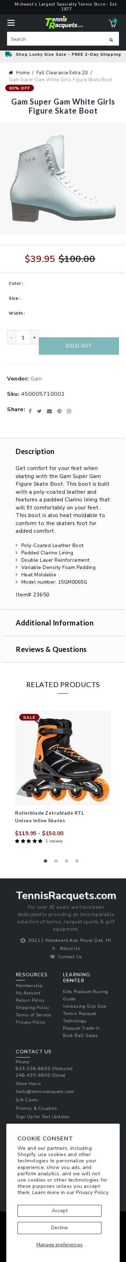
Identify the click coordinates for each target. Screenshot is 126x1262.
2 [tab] (57, 862)
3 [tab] (68, 862)
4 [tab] (78, 862)
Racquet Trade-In (81, 1028)
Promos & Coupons (36, 1108)
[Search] (111, 39)
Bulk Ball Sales (80, 1035)
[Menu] (11, 22)
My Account (28, 993)
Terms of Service (33, 1015)
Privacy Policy (92, 1192)
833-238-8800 (33, 1068)
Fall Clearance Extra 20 (62, 73)
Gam (36, 379)
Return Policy (30, 1000)
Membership (29, 985)
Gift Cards (27, 1100)
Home (22, 73)
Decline (59, 1227)
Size (13, 298)
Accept (60, 1210)
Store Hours (28, 1083)
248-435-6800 (33, 1075)
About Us (70, 948)
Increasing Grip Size (84, 1006)
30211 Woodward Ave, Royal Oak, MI (69, 940)
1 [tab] (47, 862)
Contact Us (70, 957)
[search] (63, 39)
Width (16, 313)
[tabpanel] (63, 778)
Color (15, 283)
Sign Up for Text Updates (43, 1116)
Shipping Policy (32, 1007)
